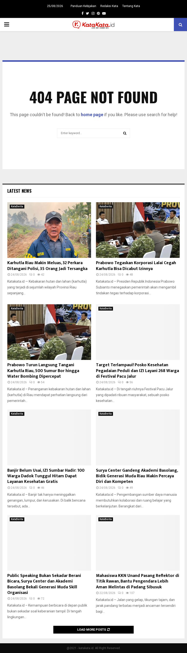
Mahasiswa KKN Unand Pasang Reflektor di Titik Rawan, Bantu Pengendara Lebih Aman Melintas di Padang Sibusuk (137, 581)
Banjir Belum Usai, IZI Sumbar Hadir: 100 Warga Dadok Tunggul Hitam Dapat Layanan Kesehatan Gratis (45, 476)
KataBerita (17, 206)
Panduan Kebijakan (83, 6)
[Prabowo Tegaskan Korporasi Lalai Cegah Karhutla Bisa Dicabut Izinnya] (138, 230)
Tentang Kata (131, 6)
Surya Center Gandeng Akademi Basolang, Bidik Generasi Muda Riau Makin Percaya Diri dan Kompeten (137, 476)
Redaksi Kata (109, 6)
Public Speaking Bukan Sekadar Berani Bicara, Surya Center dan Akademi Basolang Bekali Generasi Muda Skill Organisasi (44, 584)
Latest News (19, 191)
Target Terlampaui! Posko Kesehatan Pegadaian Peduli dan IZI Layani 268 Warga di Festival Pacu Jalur (137, 370)
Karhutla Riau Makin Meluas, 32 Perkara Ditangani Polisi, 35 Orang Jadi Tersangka (47, 265)
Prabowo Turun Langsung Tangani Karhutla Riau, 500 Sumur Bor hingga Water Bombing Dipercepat (43, 370)
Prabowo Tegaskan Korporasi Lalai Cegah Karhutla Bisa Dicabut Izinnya (136, 265)
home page (92, 114)
